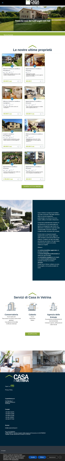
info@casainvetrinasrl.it (11, 428)
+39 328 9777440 (9, 419)
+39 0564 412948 (9, 413)
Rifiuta (42, 457)
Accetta (33, 457)
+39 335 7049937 (9, 417)
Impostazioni (52, 457)
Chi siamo (3, 450)
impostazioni (15, 459)
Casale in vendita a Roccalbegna (8, 134)
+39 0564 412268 (9, 415)
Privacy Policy (9, 390)
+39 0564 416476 (9, 412)
